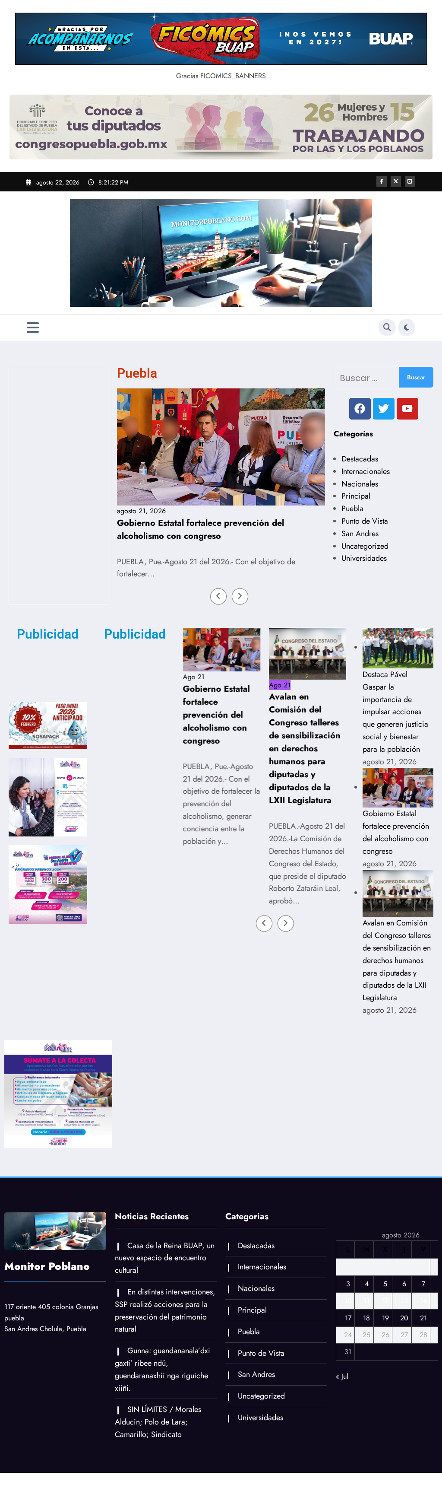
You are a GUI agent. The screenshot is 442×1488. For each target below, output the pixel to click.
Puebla (352, 508)
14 (423, 1335)
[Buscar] (387, 327)
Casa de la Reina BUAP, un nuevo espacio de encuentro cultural (165, 1293)
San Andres (360, 533)
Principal (355, 496)
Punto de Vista (364, 521)
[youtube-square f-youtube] (410, 181)
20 (404, 1353)
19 (385, 1353)
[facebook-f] (381, 181)
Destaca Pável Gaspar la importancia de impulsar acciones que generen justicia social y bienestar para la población (395, 746)
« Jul (342, 1411)
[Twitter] (384, 409)
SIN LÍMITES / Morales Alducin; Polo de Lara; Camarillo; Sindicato (158, 1456)
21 (423, 1353)
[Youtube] (407, 409)
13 (404, 1335)
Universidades (364, 558)
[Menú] (33, 328)
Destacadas (359, 458)
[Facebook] (360, 409)
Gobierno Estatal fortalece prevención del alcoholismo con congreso (118, 529)
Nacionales (359, 484)
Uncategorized (364, 546)
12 (385, 1335)
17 (348, 1353)
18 (366, 1353)
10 (348, 1335)
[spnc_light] (406, 327)
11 (366, 1335)
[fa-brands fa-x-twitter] (396, 181)
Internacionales (365, 471)
